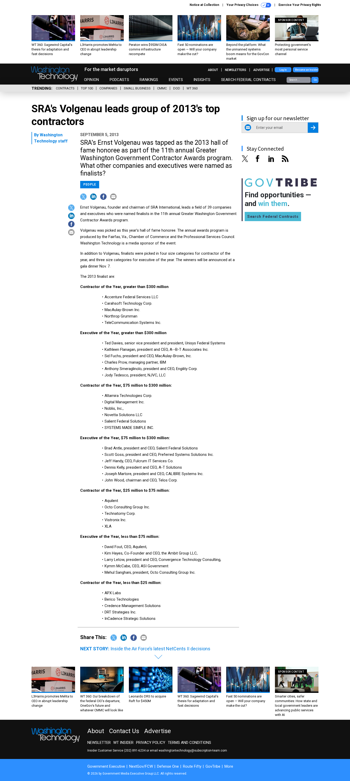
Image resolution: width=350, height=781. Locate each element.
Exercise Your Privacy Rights (300, 5)
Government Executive (106, 766)
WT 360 (192, 88)
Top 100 (87, 88)
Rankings (149, 79)
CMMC (162, 88)
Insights (201, 79)
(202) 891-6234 (135, 750)
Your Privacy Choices (243, 5)
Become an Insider (306, 69)
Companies (108, 88)
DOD (176, 88)
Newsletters (235, 70)
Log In (283, 69)
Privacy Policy (150, 742)
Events (176, 79)
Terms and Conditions (189, 742)
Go (315, 79)
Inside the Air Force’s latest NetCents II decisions (160, 648)
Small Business (137, 88)
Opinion (91, 79)
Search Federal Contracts (248, 79)
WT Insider (123, 742)
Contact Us (124, 731)
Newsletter (99, 742)
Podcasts (119, 79)
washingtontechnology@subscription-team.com (193, 750)
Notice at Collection (204, 5)
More (228, 766)
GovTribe (212, 766)
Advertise (261, 70)
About (213, 70)
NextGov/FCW (141, 766)
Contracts (65, 88)
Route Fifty (192, 766)
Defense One (168, 766)
